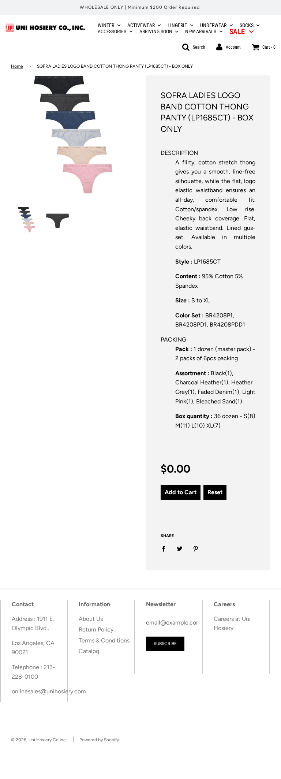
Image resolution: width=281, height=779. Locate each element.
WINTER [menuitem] (106, 25)
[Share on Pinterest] (195, 548)
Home (17, 66)
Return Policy (96, 629)
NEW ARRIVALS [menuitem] (200, 31)
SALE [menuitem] (237, 31)
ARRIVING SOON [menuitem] (155, 31)
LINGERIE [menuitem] (177, 25)
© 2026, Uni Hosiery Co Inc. (39, 739)
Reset (214, 492)
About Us (91, 618)
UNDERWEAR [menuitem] (213, 25)
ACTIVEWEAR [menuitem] (141, 25)
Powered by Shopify (99, 739)
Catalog (89, 651)
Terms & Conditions (104, 640)
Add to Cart (180, 492)
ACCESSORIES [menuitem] (112, 31)
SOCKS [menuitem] (247, 25)
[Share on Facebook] (166, 548)
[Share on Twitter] (179, 548)
